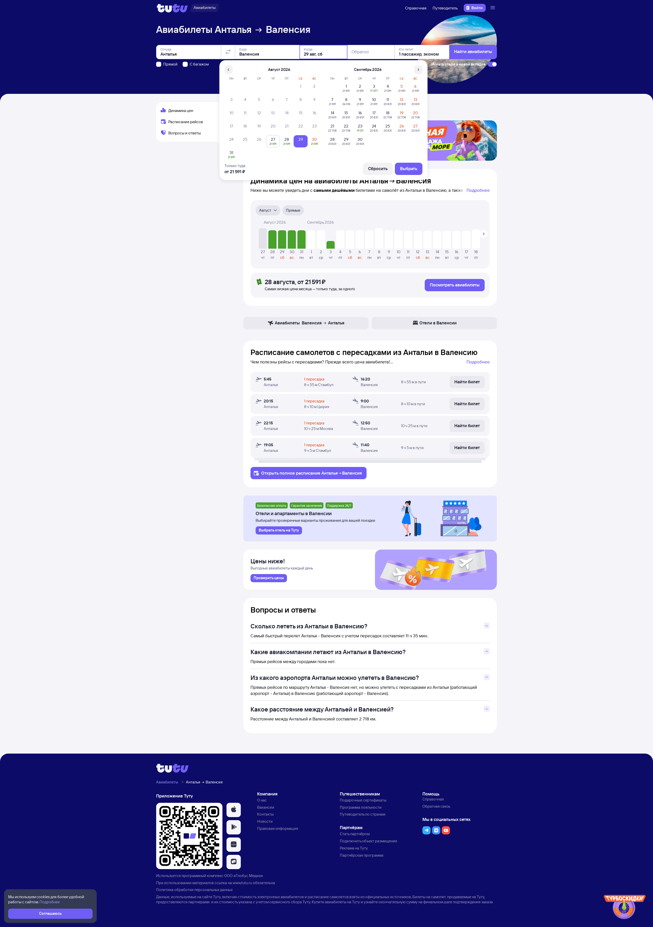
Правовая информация (277, 828)
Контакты (265, 814)
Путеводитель (445, 8)
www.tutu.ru (242, 882)
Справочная (415, 8)
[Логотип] (172, 8)
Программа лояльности (361, 807)
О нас (262, 800)
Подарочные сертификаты (363, 800)
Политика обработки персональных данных (194, 889)
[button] (234, 810)
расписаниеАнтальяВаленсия (329, 473)
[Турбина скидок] (624, 908)
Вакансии (265, 807)
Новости (265, 821)
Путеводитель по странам (362, 814)
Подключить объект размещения (368, 841)
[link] (268, 578)
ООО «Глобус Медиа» (243, 875)
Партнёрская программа (361, 855)
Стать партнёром (355, 833)
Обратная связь (436, 806)
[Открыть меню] (493, 8)
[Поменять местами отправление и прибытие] (228, 52)
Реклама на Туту (354, 848)
